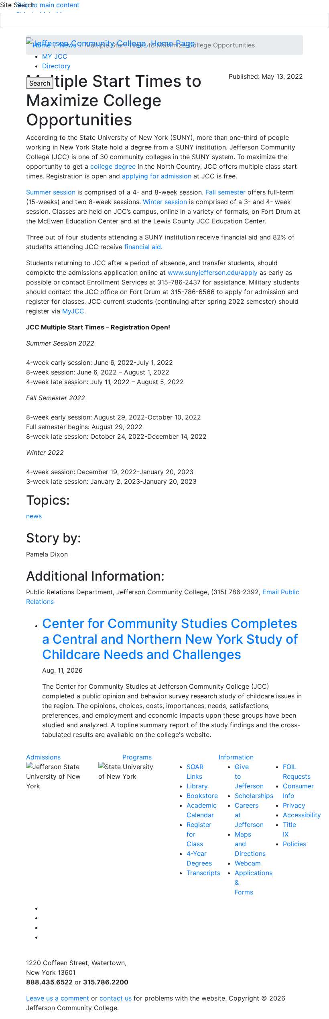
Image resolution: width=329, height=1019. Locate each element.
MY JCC (54, 56)
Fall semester (225, 192)
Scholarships (254, 796)
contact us (116, 998)
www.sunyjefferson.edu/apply (213, 272)
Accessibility (302, 815)
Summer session (50, 192)
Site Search (17, 5)
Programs (137, 757)
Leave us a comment (57, 998)
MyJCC (73, 311)
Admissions (43, 757)
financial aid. (143, 247)
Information (236, 757)
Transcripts (203, 873)
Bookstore (202, 796)
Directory (56, 66)
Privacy (294, 805)
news (34, 516)
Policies (294, 844)
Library (197, 786)
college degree (113, 166)
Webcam (248, 863)
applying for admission (156, 176)
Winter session (165, 202)
